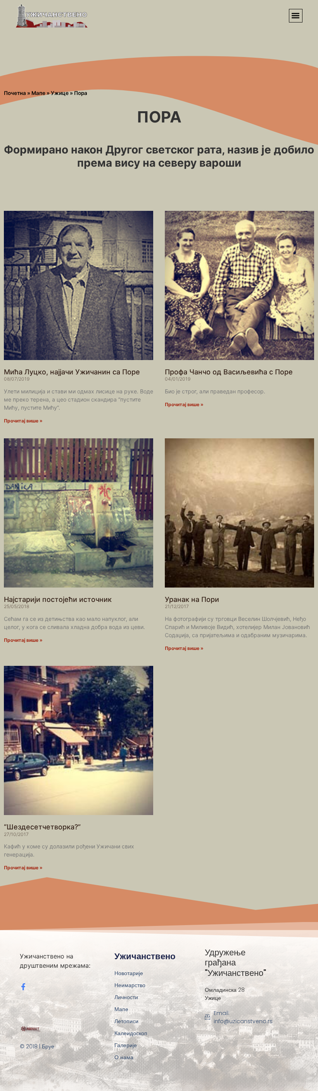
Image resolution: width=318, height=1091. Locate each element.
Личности (126, 997)
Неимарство (129, 985)
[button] (295, 15)
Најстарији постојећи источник (58, 599)
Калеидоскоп (130, 1033)
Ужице (60, 93)
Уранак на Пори (192, 599)
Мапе (38, 93)
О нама (123, 1057)
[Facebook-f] (23, 986)
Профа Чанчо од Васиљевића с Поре (229, 372)
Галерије (125, 1045)
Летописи (126, 1021)
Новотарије (128, 973)
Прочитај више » (23, 421)
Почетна (15, 93)
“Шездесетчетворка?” (42, 827)
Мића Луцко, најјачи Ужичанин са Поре (72, 372)
